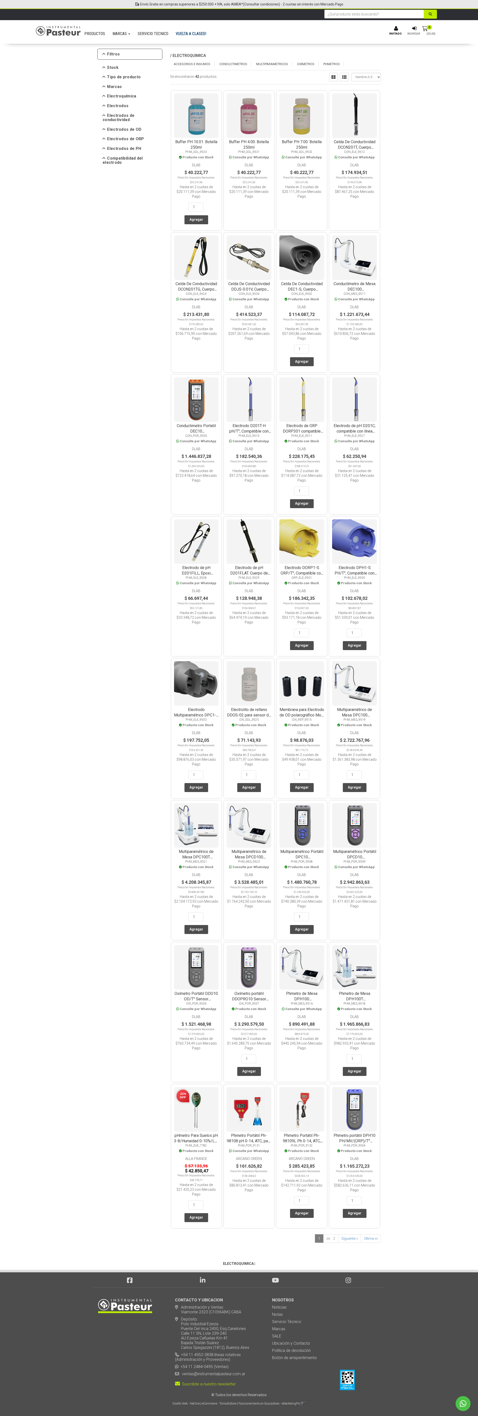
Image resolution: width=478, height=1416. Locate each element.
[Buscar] (430, 14)
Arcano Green (249, 1159)
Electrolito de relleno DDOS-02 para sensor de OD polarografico (249, 715)
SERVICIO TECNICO (153, 33)
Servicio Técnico (286, 1321)
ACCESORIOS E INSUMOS (192, 64)
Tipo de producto (124, 77)
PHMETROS (331, 64)
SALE (276, 1336)
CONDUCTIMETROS (233, 64)
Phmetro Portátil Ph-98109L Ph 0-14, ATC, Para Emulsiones (302, 1141)
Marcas (114, 87)
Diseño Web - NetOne (186, 1403)
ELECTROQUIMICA (189, 55)
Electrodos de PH (124, 148)
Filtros (113, 54)
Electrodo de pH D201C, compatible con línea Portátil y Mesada (354, 431)
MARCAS (120, 33)
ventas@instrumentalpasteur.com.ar (212, 1374)
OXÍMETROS (305, 64)
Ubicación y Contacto (291, 1343)
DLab (196, 165)
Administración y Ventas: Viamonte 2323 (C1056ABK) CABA (208, 1309)
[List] (344, 77)
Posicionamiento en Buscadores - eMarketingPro (269, 1403)
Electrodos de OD (124, 129)
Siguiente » (349, 1238)
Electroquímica (121, 96)
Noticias (279, 1307)
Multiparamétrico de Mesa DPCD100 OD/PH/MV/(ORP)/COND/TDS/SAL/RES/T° (265, 857)
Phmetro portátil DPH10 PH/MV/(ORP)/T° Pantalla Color (354, 1141)
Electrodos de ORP (125, 139)
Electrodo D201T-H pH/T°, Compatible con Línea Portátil (249, 431)
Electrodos (117, 106)
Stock (113, 67)
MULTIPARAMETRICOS (272, 64)
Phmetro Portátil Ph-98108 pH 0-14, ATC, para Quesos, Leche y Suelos (249, 1141)
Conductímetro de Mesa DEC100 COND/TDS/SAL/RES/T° (354, 289)
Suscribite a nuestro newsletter (208, 1384)
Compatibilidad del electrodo (123, 160)
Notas (277, 1314)
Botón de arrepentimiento (294, 1357)
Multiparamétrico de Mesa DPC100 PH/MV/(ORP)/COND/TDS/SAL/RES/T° (367, 715)
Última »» (371, 1238)
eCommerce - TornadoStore (219, 1403)
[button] (303, 1403)
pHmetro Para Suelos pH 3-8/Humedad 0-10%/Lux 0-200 (196, 1141)
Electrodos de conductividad (118, 117)
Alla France (196, 1159)
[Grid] (333, 77)
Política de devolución (291, 1350)
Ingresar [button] (413, 33)
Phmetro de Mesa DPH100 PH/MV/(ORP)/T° (301, 999)
